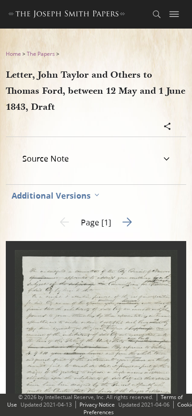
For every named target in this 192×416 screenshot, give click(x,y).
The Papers (41, 54)
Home (13, 54)
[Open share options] (167, 127)
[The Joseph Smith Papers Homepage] (67, 15)
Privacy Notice (97, 404)
